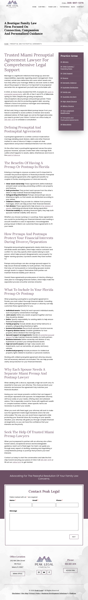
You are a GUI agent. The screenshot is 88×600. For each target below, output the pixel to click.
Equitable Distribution (70, 88)
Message (13, 511)
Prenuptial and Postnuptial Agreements (70, 119)
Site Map (24, 593)
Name (13, 500)
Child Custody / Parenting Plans (67, 68)
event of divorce (13, 155)
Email (35, 500)
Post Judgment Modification (67, 112)
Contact (80, 7)
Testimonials (64, 7)
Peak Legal (39, 590)
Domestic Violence (69, 83)
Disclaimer (16, 593)
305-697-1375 (75, 3)
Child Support (68, 73)
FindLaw (72, 593)
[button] (86, 587)
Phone (59, 500)
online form (16, 462)
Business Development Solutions (54, 593)
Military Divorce (68, 106)
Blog (73, 7)
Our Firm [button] (41, 7)
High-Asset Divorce (70, 101)
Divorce (65, 78)
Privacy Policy (34, 593)
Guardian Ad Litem (69, 97)
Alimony (65, 62)
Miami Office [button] (17, 574)
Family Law (52, 7)
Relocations (67, 125)
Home (34, 7)
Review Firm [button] (70, 570)
